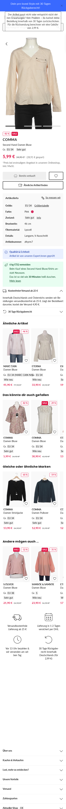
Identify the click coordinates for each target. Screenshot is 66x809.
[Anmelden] (43, 17)
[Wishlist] (51, 17)
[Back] (7, 44)
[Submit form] (58, 27)
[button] (6, 17)
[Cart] (59, 17)
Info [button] (39, 217)
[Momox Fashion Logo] (18, 17)
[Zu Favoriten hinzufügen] (56, 176)
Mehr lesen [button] (15, 280)
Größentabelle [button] (41, 205)
